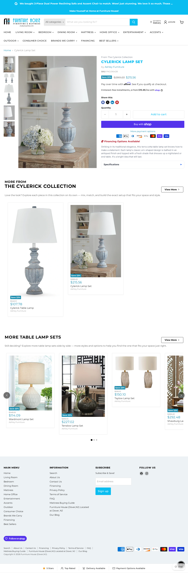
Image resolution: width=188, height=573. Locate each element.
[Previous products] (7, 395)
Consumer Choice (35, 40)
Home (7, 32)
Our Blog (54, 514)
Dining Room (66, 32)
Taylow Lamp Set (125, 398)
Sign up (103, 491)
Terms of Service (58, 494)
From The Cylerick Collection (117, 57)
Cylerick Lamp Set (81, 286)
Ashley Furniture (114, 67)
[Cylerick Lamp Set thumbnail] (9, 64)
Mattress (87, 32)
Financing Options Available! (122, 141)
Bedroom (45, 32)
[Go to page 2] (94, 440)
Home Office (109, 32)
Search (53, 473)
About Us (55, 477)
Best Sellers (108, 40)
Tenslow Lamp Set (72, 425)
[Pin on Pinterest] (117, 102)
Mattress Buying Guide (62, 502)
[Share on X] (107, 102)
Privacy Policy (57, 490)
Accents (156, 32)
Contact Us (56, 481)
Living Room (24, 32)
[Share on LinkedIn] (112, 102)
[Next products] (181, 395)
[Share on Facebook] (103, 102)
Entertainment (133, 32)
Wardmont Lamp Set (21, 419)
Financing (88, 40)
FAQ (52, 498)
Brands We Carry (63, 40)
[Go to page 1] (91, 440)
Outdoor (10, 40)
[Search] (134, 22)
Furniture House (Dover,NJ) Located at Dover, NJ (52, 551)
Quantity (106, 108)
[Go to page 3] (96, 440)
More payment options (142, 131)
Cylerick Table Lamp (22, 308)
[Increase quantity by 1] (127, 114)
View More (171, 189)
